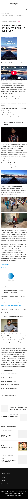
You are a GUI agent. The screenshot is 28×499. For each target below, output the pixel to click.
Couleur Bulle (14, 3)
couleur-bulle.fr (5, 287)
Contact (3, 480)
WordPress (18, 495)
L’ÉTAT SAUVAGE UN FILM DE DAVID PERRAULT (8, 461)
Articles (3, 477)
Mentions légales (5, 483)
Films (19, 21)
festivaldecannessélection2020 (9, 395)
